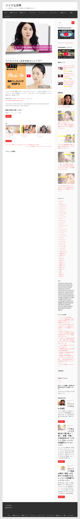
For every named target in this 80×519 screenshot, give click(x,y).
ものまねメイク (62, 204)
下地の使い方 (62, 253)
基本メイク (63, 304)
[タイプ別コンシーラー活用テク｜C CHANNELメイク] (28, 129)
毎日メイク (61, 267)
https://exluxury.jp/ (69, 42)
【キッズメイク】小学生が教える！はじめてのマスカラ (68, 67)
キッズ (60, 218)
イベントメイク (62, 217)
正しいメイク (60, 306)
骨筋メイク (61, 276)
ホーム (5, 12)
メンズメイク (62, 248)
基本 (59, 304)
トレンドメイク (52, 12)
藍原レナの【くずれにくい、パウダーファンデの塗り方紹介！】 (68, 75)
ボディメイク (62, 243)
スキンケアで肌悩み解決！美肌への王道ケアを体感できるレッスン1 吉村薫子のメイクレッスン (66, 320)
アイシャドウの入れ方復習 (65, 317)
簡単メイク (64, 308)
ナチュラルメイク (63, 230)
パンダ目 (66, 292)
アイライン (61, 210)
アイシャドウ (62, 206)
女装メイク (61, 260)
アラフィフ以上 (62, 213)
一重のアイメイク (63, 251)
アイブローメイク (69, 285)
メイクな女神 (13, 5)
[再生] (59, 37)
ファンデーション (63, 236)
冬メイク (61, 257)
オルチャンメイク (61, 288)
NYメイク (61, 201)
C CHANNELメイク (61, 283)
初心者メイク (71, 302)
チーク (60, 227)
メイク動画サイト (66, 297)
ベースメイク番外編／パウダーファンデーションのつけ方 (38, 146)
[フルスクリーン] (72, 37)
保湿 (64, 302)
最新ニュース (23, 12)
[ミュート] (71, 37)
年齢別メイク (63, 12)
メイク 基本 (62, 246)
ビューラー (71, 292)
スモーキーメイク (63, 225)
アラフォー (61, 215)
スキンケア (61, 223)
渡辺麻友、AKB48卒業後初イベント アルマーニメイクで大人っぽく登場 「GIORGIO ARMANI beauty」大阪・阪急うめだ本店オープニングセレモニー (66, 359)
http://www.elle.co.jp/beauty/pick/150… (15, 100)
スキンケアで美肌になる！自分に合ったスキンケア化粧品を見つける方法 (22, 144)
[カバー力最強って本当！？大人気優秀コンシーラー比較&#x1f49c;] (13, 129)
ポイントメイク (42, 12)
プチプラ (61, 237)
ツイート (60, 380)
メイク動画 (60, 297)
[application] (66, 34)
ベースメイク (32, 12)
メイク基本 (72, 297)
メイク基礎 (60, 299)
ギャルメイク (62, 220)
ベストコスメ (7, 16)
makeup (13, 58)
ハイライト (61, 232)
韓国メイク (61, 274)
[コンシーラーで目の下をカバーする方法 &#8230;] (44, 129)
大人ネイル (61, 258)
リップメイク (62, 250)
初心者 (66, 302)
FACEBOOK (60, 371)
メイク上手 (63, 295)
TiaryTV (70, 283)
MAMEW (66, 283)
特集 (71, 12)
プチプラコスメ (61, 294)
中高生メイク (62, 255)
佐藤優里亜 (60, 302)
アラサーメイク (62, 211)
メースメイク (65, 299)
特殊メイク (61, 269)
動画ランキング (13, 12)
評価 (7, 112)
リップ (70, 299)
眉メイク (61, 272)
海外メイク (66, 306)
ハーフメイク (62, 234)
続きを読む (61, 421)
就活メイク (61, 262)
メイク (59, 295)
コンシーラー (8, 141)
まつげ (60, 203)
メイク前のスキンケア (70, 295)
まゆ (59, 285)
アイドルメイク (62, 208)
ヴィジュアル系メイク (62, 301)
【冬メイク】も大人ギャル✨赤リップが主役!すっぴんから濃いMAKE (68, 82)
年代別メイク (67, 304)
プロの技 (66, 294)
